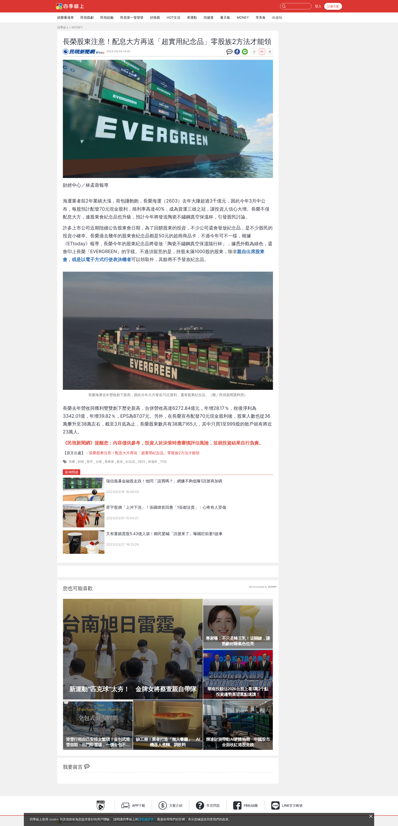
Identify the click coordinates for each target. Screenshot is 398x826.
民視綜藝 (107, 17)
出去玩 (277, 17)
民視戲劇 (87, 17)
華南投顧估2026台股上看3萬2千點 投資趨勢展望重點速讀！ (238, 692)
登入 (318, 6)
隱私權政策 (146, 819)
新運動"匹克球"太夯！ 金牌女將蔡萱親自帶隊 (133, 689)
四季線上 (63, 27)
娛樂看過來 (65, 17)
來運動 (192, 17)
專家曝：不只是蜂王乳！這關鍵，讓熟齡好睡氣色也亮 (238, 641)
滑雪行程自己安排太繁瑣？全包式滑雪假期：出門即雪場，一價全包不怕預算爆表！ (98, 742)
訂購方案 (333, 6)
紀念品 (130, 462)
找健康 (209, 17)
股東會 (109, 462)
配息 (120, 462)
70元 (163, 462)
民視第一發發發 (131, 17)
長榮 (72, 462)
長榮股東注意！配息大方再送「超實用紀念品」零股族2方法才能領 (144, 453)
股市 (90, 462)
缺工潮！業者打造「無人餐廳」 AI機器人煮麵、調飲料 (168, 742)
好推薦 (155, 17)
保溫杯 (152, 462)
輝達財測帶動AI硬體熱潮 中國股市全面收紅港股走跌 (238, 742)
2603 (141, 462)
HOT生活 (173, 17)
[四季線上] (70, 6)
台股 (99, 462)
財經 (81, 462)
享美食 (261, 17)
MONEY (243, 17)
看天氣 (225, 17)
